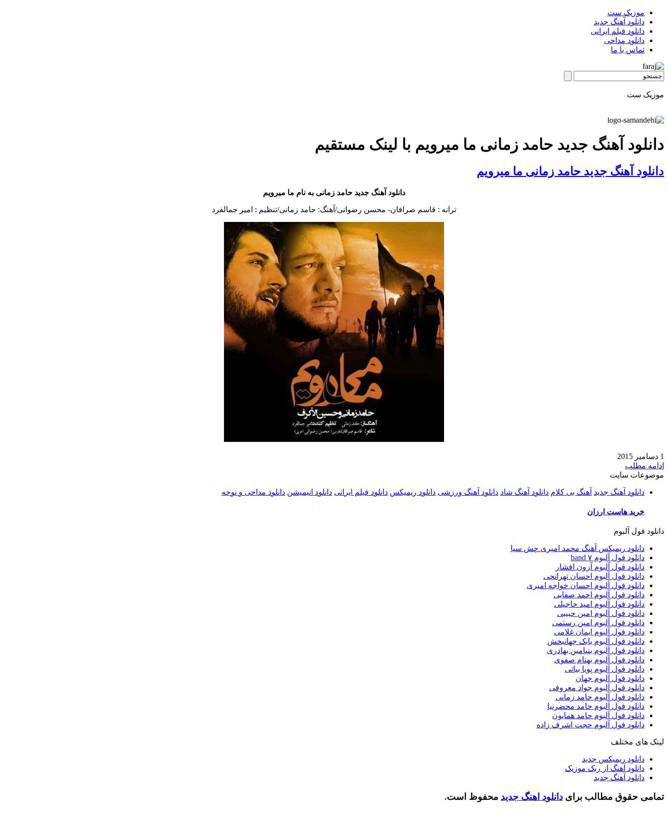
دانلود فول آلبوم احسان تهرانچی (594, 576)
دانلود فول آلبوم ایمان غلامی (599, 632)
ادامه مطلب (644, 465)
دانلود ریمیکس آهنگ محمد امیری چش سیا (578, 548)
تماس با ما (628, 49)
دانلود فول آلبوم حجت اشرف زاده (590, 725)
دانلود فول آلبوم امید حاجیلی (599, 604)
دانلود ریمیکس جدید (613, 759)
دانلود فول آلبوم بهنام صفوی (599, 660)
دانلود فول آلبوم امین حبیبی (601, 613)
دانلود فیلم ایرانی (618, 31)
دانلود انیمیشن (309, 492)
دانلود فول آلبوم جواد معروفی (597, 687)
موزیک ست (626, 12)
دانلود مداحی (624, 40)
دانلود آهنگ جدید (619, 22)
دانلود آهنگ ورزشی (468, 492)
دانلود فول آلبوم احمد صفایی (599, 594)
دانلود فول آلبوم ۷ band (608, 557)
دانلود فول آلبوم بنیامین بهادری (596, 650)
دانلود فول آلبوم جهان (610, 678)
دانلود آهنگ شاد (524, 492)
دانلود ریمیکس (413, 492)
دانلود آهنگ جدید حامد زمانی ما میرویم (570, 171)
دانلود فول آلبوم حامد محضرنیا (596, 706)
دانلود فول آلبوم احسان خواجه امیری (586, 585)
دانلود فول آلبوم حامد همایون (598, 715)
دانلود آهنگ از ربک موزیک (605, 768)
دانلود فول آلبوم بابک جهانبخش (596, 641)
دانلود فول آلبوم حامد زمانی (600, 697)
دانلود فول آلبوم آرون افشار (600, 567)
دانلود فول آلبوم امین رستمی (598, 622)
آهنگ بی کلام (571, 492)
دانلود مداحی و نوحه (253, 492)
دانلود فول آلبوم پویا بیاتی (605, 669)
